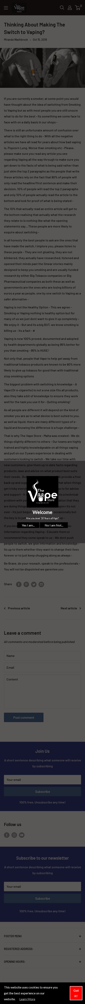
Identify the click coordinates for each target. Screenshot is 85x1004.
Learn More (27, 999)
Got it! (76, 993)
